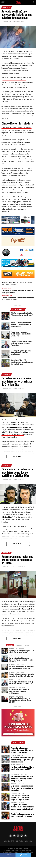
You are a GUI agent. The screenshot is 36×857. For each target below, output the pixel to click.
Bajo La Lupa (19, 841)
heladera (5, 284)
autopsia (21, 282)
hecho (18, 517)
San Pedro (13, 284)
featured (29, 282)
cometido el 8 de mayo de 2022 (13, 434)
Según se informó (8, 180)
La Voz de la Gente (9, 841)
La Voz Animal (28, 841)
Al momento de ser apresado (12, 106)
